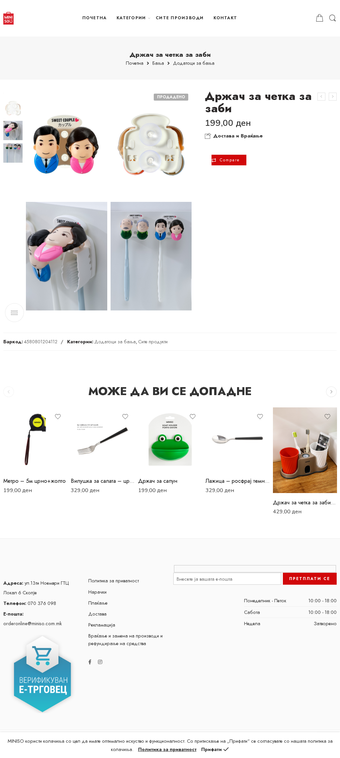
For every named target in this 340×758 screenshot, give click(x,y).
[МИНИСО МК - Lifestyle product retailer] (8, 18)
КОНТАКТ (225, 18)
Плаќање (98, 602)
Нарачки (97, 591)
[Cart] (319, 18)
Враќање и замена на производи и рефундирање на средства (125, 639)
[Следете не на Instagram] (100, 662)
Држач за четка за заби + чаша (305, 502)
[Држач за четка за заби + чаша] (305, 450)
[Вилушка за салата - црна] (103, 439)
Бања (158, 63)
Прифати (211, 749)
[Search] (332, 18)
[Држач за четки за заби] (321, 97)
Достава (97, 613)
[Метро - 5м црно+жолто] (35, 439)
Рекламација (101, 624)
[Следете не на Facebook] (89, 662)
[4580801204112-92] (151, 144)
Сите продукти (153, 341)
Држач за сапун (157, 481)
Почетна (134, 63)
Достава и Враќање (237, 135)
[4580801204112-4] (66, 256)
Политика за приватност (113, 580)
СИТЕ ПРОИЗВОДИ (180, 18)
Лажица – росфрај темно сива (238, 481)
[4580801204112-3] (151, 256)
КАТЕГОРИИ (131, 18)
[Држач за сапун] (333, 97)
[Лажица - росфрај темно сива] (238, 439)
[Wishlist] (57, 416)
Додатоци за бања (193, 63)
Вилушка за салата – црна (103, 481)
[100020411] (66, 144)
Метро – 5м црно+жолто (34, 481)
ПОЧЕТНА (94, 18)
